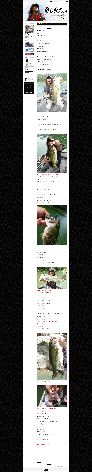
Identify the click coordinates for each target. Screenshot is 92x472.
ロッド (27, 60)
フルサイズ (51, 1)
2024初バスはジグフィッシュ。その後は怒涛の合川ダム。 (29, 79)
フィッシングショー (29, 62)
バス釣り (27, 59)
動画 (26, 65)
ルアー (27, 61)
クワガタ (27, 64)
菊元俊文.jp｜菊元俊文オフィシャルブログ (46, 11)
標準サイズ (49, 1)
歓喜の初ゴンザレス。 (40, 30)
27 (27, 92)
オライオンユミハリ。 (28, 69)
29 (30, 92)
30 (31, 92)
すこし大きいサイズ (50, 1)
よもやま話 (27, 63)
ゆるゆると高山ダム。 (28, 76)
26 (26, 92)
